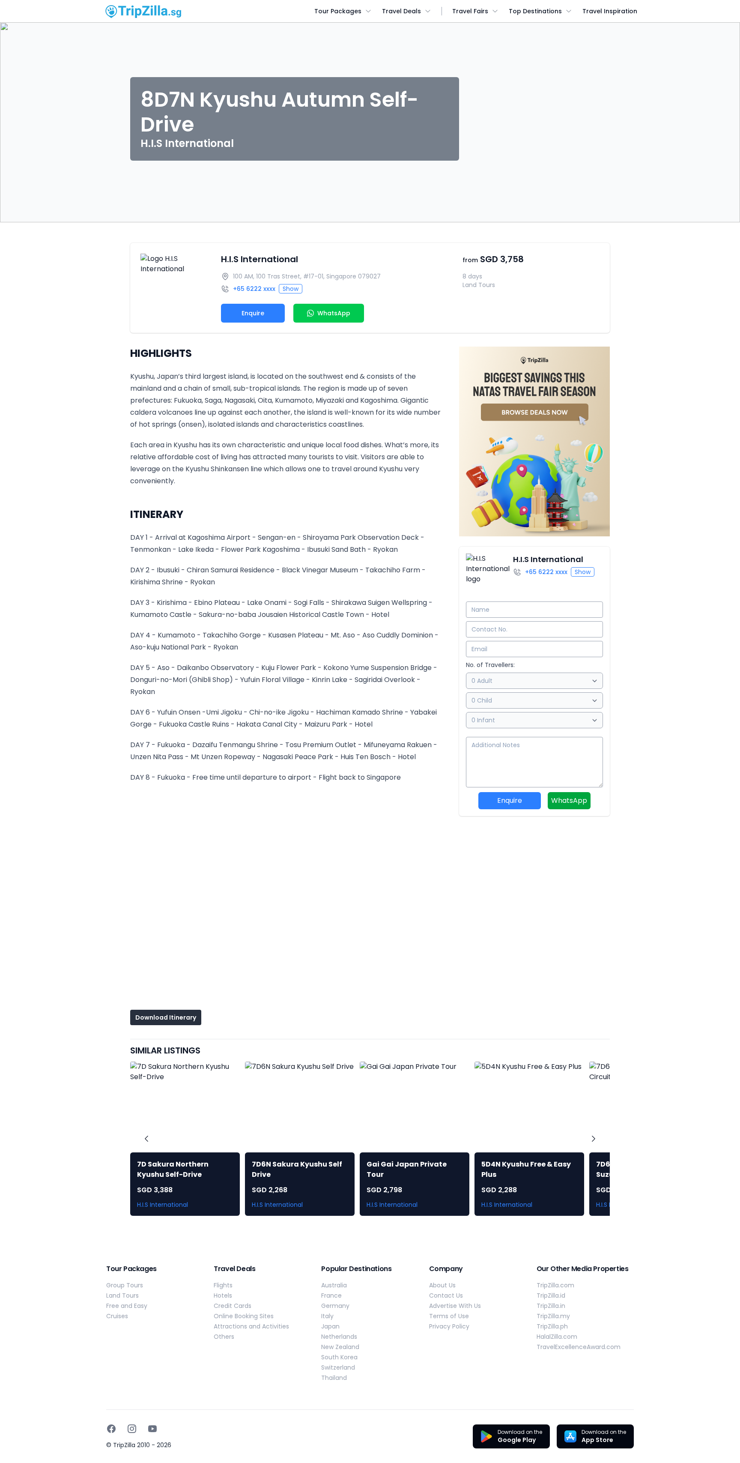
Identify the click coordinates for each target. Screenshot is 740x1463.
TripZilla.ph (552, 1326)
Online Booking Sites (244, 1316)
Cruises (117, 1316)
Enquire (253, 313)
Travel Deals (401, 11)
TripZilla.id (551, 1295)
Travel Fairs (470, 11)
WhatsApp (569, 800)
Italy (327, 1316)
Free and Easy (126, 1305)
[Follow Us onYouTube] (152, 1429)
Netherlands (339, 1336)
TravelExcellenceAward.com (579, 1347)
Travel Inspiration (609, 11)
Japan (330, 1326)
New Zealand (340, 1347)
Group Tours (124, 1285)
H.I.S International (259, 259)
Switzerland (338, 1367)
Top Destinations (535, 11)
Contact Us (446, 1295)
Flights (223, 1285)
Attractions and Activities (251, 1326)
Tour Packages (337, 11)
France (331, 1295)
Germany (335, 1305)
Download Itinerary (165, 1017)
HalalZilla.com (557, 1336)
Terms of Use (449, 1316)
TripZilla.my (553, 1316)
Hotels (223, 1295)
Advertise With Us (455, 1305)
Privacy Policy (449, 1326)
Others (224, 1336)
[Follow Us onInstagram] (132, 1429)
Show (290, 288)
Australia (334, 1285)
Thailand (334, 1377)
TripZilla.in (551, 1305)
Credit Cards (232, 1305)
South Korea (339, 1357)
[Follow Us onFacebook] (111, 1429)
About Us (442, 1285)
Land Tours (122, 1295)
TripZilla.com (555, 1285)
